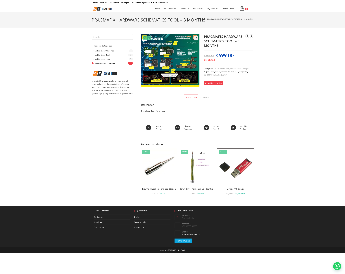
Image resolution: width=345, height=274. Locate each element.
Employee (125, 2)
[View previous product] (247, 36)
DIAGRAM (234, 72)
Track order (114, 2)
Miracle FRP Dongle (235, 189)
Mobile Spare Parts (102, 59)
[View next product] (251, 36)
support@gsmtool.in (191, 234)
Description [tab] (191, 97)
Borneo (211, 72)
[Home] (197, 19)
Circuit (217, 72)
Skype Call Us (183, 241)
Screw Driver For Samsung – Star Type (197, 189)
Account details (141, 222)
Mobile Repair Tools (222, 68)
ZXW (225, 75)
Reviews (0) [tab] (204, 97)
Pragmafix (243, 72)
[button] (196, 38)
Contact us (98, 217)
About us (98, 222)
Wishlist (103, 2)
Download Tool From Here (153, 111)
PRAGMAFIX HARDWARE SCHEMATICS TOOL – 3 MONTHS (230, 19)
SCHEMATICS (209, 75)
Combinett (225, 72)
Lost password (140, 227)
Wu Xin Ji (218, 75)
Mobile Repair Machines (104, 51)
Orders (95, 2)
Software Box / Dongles (239, 68)
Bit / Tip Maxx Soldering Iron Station (159, 189)
